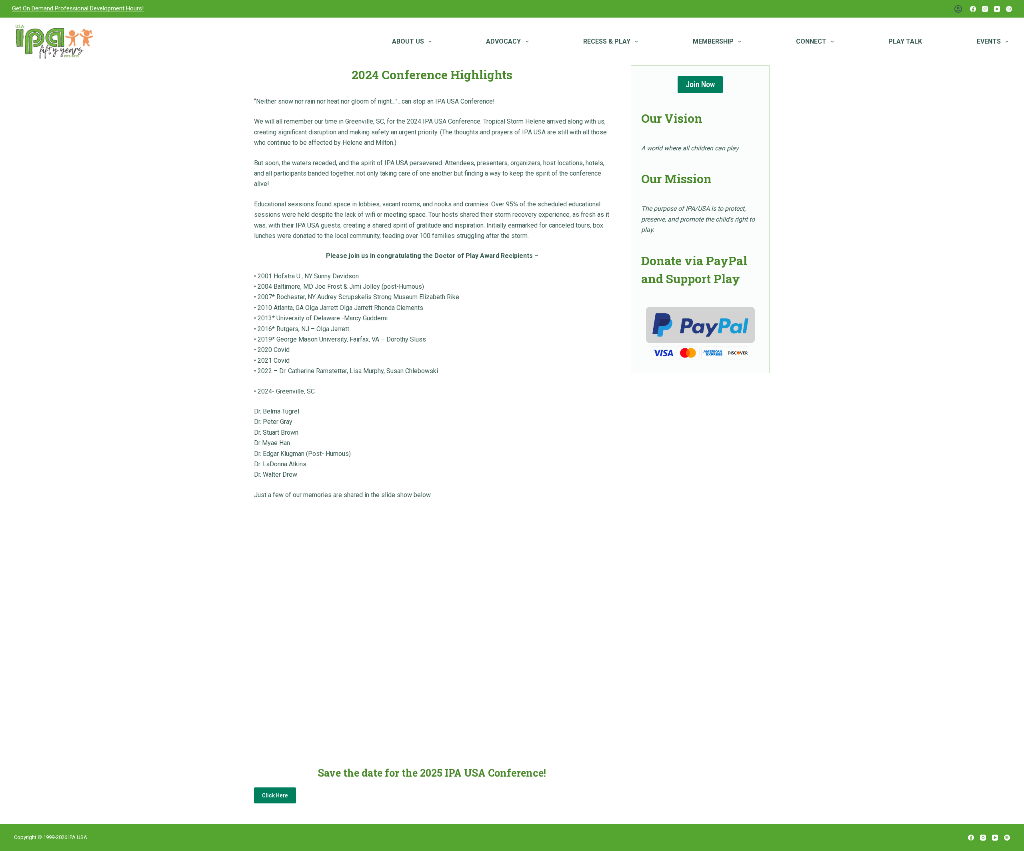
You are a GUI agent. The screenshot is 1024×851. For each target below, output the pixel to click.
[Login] (958, 9)
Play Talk (905, 41)
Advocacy (503, 41)
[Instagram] (985, 9)
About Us (408, 41)
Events (989, 41)
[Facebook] (973, 9)
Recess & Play (606, 41)
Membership (713, 41)
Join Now (700, 84)
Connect (811, 41)
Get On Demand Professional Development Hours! (78, 8)
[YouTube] (997, 9)
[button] (275, 795)
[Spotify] (1009, 9)
